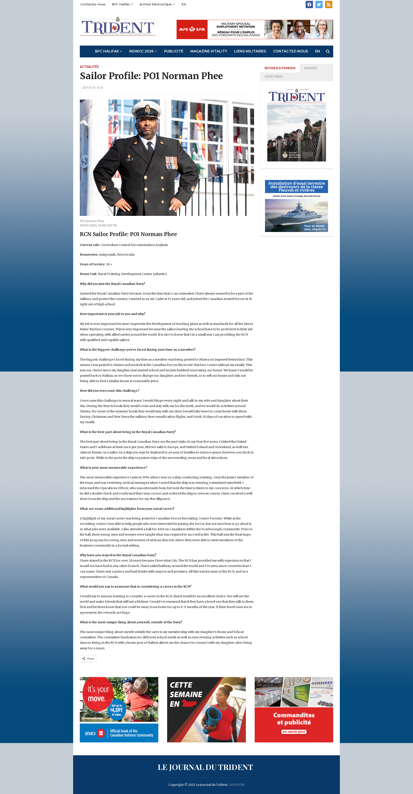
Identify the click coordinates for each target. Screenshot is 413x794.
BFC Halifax (121, 4)
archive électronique (156, 4)
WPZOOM (237, 785)
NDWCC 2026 (141, 51)
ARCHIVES (310, 68)
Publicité (173, 51)
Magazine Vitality (208, 51)
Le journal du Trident (205, 767)
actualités (89, 67)
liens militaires (250, 51)
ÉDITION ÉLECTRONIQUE (280, 68)
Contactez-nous (92, 4)
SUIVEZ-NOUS (274, 76)
